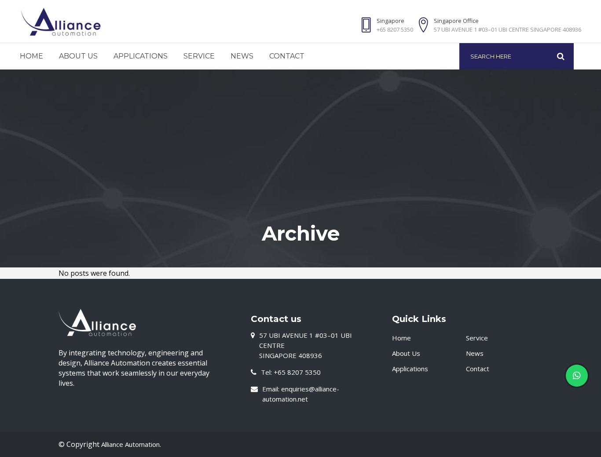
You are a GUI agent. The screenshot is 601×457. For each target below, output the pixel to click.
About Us (406, 353)
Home (401, 337)
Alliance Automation (130, 444)
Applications (410, 368)
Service (477, 337)
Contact (477, 368)
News (475, 353)
